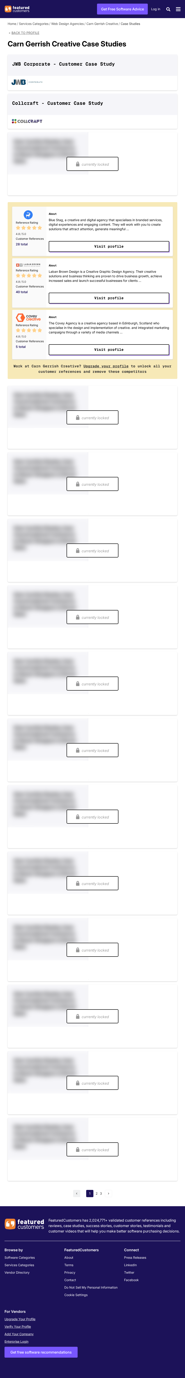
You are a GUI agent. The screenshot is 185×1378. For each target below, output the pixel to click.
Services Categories (34, 24)
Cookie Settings (76, 1295)
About (68, 1257)
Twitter (129, 1272)
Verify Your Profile (18, 1326)
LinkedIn (130, 1265)
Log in (155, 9)
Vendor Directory (17, 1272)
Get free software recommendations (41, 1352)
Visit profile (109, 246)
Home (12, 24)
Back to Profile (25, 33)
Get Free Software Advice (122, 9)
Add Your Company (19, 1334)
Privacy (69, 1272)
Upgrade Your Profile (20, 1319)
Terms (68, 1265)
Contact (70, 1280)
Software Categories (20, 1257)
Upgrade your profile (106, 366)
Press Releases (135, 1257)
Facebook (131, 1280)
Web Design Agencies (67, 24)
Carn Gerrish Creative (102, 24)
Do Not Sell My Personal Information (91, 1287)
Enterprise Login (16, 1341)
